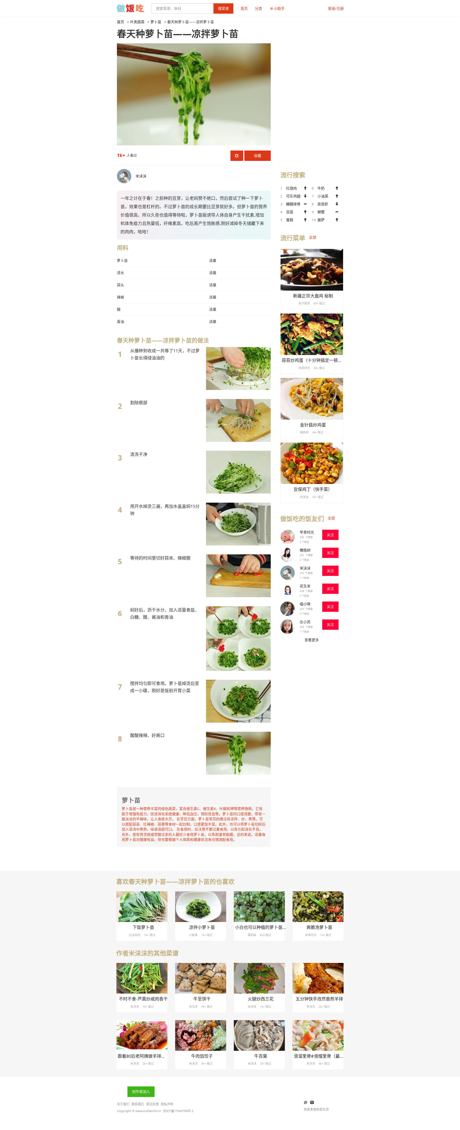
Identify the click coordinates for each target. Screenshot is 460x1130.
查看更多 (312, 639)
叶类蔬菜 (137, 21)
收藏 (257, 155)
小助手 (279, 8)
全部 (312, 237)
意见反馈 (152, 1104)
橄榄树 (305, 550)
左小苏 (305, 621)
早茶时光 (307, 532)
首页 (244, 8)
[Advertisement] (311, 91)
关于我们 (123, 1104)
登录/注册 (336, 8)
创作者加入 (141, 1091)
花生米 (305, 586)
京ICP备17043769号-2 (178, 1111)
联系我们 (138, 1104)
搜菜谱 (223, 8)
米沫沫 (305, 568)
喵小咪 (305, 604)
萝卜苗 (155, 21)
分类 (258, 8)
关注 (330, 534)
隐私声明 (167, 1104)
